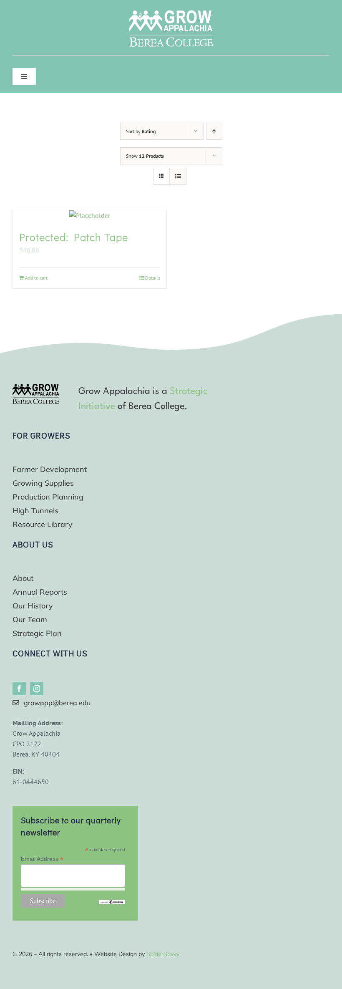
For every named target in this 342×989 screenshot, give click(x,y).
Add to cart (36, 278)
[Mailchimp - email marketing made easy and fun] (112, 903)
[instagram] (36, 688)
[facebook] (19, 688)
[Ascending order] (214, 131)
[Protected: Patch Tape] (89, 215)
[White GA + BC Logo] (171, 14)
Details (152, 278)
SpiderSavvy (162, 954)
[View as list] (178, 176)
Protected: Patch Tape (73, 237)
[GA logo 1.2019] (36, 387)
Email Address (42, 859)
